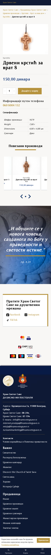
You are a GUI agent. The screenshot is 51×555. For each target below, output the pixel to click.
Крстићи (6, 17)
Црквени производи (11, 13)
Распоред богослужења (14, 458)
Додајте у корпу (29, 91)
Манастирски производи (15, 518)
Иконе (6, 499)
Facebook (15, 315)
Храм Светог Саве (10, 10)
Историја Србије (11, 487)
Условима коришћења (10, 545)
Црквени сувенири (12, 513)
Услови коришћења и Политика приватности (25, 442)
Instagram (33, 315)
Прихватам (43, 540)
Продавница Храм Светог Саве (33, 10)
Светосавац (8, 477)
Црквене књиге (10, 509)
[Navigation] (43, 549)
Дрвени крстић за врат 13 (25, 180)
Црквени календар (12, 462)
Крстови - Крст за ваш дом (33, 13)
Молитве (7, 467)
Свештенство (9, 453)
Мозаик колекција (12, 523)
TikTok (13, 320)
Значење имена (10, 528)
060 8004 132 (11, 105)
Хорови (6, 482)
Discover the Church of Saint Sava (19, 472)
